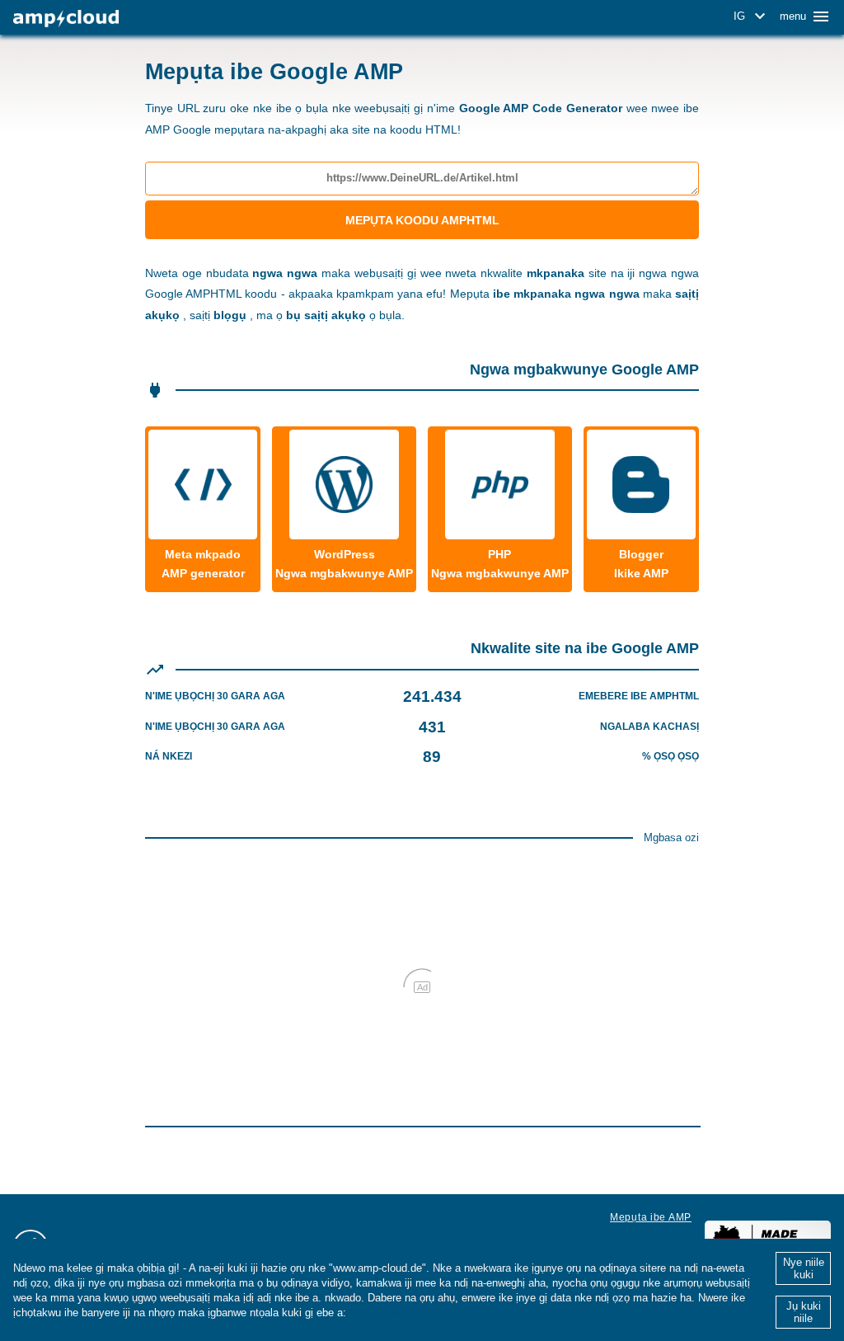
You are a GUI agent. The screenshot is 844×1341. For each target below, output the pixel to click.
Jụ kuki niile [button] (803, 1312)
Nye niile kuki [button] (803, 1268)
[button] (752, 16)
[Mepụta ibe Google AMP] (66, 18)
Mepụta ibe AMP (651, 1217)
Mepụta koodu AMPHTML (422, 220)
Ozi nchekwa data (394, 1312)
